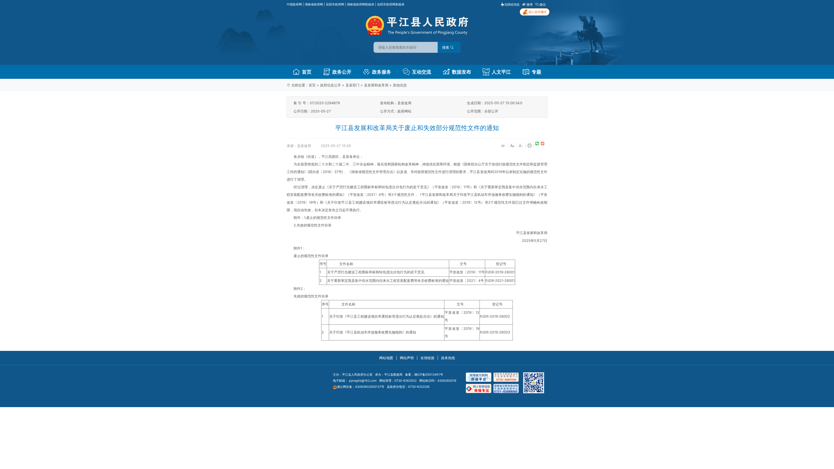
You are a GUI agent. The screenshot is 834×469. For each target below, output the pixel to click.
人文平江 (501, 72)
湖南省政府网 (314, 4)
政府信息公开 (330, 85)
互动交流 (421, 72)
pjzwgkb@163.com (363, 380)
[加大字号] (503, 146)
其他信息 (400, 85)
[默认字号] (512, 146)
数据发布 (461, 72)
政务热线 (448, 358)
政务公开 (341, 72)
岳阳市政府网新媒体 (390, 4)
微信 (542, 4)
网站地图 (386, 358)
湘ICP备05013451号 (428, 374)
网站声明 (407, 358)
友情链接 (427, 358)
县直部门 (352, 85)
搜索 (446, 47)
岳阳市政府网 (335, 4)
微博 (529, 4)
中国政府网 (294, 4)
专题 (536, 72)
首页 (306, 72)
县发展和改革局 (376, 85)
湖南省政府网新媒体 (360, 4)
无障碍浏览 (512, 4)
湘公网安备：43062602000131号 (360, 386)
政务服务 (381, 72)
